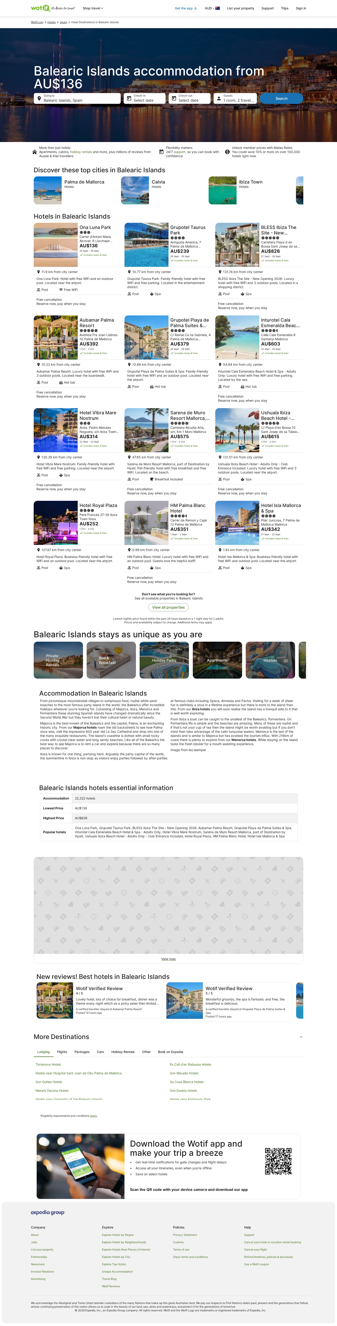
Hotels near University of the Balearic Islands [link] (69, 1099)
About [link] (35, 1235)
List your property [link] (42, 1249)
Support (268, 8)
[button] (168, 1036)
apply (93, 1115)
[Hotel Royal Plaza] (78, 544)
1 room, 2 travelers (240, 100)
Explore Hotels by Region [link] (118, 1235)
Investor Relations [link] (42, 1271)
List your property (240, 8)
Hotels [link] (51, 22)
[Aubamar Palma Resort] (78, 360)
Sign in (301, 8)
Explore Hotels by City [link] (116, 1257)
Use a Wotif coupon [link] (256, 1264)
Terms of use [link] (181, 1249)
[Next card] (303, 190)
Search (282, 98)
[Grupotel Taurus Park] (168, 268)
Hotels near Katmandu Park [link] (190, 1099)
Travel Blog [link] (109, 1279)
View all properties (168, 607)
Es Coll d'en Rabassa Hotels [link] (190, 1064)
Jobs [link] (34, 1242)
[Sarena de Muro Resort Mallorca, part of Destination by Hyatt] (168, 453)
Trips (285, 8)
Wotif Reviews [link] (111, 1286)
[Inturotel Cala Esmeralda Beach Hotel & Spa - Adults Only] (259, 360)
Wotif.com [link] (37, 22)
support (179, 152)
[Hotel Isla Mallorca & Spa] (259, 544)
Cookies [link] (178, 1242)
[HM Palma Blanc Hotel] (168, 544)
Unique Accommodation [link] (117, 1271)
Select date (143, 100)
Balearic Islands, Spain (63, 100)
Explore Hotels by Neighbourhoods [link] (124, 1242)
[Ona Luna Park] (78, 268)
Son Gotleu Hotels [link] (49, 1082)
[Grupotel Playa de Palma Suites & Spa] (168, 360)
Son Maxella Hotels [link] (184, 1073)
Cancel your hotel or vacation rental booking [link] (272, 1242)
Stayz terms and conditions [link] (190, 1257)
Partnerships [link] (39, 1257)
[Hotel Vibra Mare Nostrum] (78, 453)
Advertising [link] (38, 1279)
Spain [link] (63, 22)
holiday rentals (81, 152)
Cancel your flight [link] (255, 1249)
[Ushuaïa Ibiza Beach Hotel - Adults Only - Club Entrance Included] (259, 453)
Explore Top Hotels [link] (114, 1264)
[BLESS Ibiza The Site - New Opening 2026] (259, 268)
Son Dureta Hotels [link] (183, 1090)
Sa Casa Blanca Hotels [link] (187, 1082)
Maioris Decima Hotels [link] (52, 1090)
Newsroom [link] (38, 1264)
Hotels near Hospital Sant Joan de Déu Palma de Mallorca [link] (79, 1073)
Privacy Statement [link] (185, 1235)
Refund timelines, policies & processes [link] (268, 1257)
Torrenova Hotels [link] (48, 1064)
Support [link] (249, 1235)
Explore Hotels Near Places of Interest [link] (126, 1249)
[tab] (43, 1052)
